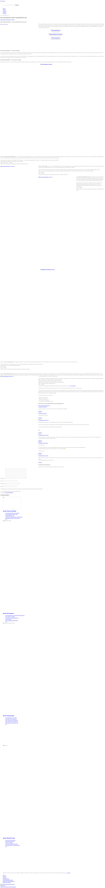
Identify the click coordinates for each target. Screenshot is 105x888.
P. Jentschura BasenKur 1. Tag (9, 515)
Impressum (4, 877)
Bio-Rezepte (4, 13)
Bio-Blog (4, 9)
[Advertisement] (39, 736)
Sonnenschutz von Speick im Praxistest (11, 719)
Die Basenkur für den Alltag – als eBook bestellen (12, 518)
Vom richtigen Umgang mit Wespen (10, 840)
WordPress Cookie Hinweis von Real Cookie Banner (8, 886)
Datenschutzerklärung (6, 878)
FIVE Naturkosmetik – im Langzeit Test (11, 717)
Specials (4, 875)
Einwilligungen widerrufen (7, 882)
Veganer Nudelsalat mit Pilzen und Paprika (11, 620)
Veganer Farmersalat (8, 619)
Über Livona (5, 876)
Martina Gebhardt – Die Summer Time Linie (11, 722)
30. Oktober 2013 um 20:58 (43, 443)
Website (1, 486)
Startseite (4, 8)
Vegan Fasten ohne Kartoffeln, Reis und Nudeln (12, 513)
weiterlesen (68, 872)
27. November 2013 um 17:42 (43, 420)
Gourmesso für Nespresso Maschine (43, 405)
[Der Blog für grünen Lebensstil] (2, 1)
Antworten (40, 411)
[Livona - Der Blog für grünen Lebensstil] (2, 885)
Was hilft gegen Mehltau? (9, 842)
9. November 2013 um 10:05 (43, 455)
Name (1, 480)
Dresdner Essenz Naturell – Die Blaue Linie (11, 721)
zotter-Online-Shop (73, 385)
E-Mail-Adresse (3, 483)
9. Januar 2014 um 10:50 (42, 406)
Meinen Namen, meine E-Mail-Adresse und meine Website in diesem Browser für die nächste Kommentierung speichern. (22, 488)
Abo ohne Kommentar (9, 492)
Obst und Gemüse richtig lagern (10, 841)
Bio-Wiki (4, 12)
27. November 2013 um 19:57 (43, 435)
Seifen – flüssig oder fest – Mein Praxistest (11, 720)
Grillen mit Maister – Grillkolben (10, 616)
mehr (6, 519)
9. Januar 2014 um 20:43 (42, 413)
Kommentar (2, 478)
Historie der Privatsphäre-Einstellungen (8, 881)
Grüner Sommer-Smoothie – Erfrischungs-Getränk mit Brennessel (14, 615)
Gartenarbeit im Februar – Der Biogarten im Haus (12, 845)
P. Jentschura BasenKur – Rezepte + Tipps (11, 514)
